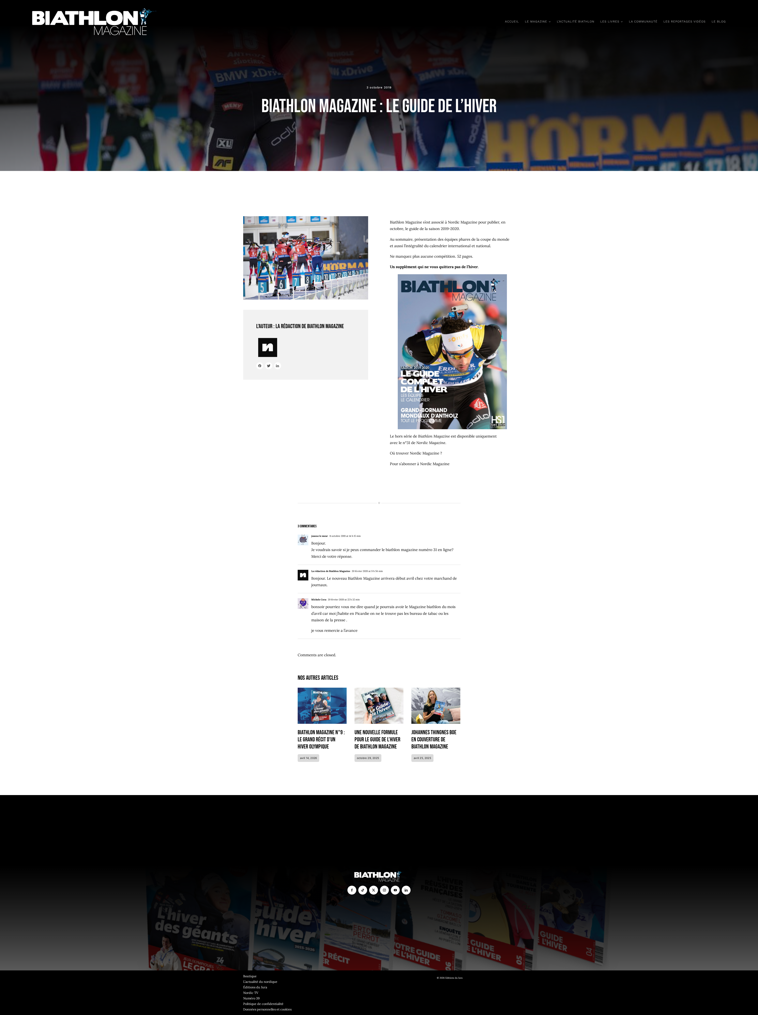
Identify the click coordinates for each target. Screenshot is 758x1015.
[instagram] (384, 890)
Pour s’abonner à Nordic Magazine (419, 463)
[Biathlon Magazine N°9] (322, 689)
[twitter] (373, 890)
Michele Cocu (318, 599)
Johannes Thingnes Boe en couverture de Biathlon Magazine (433, 739)
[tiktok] (362, 890)
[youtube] (395, 890)
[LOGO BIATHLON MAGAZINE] (94, 9)
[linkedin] (406, 890)
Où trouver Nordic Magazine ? (416, 453)
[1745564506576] (435, 689)
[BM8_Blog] (379, 689)
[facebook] (351, 890)
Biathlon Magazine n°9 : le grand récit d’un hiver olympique (321, 739)
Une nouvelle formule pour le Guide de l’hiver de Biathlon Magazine (377, 739)
